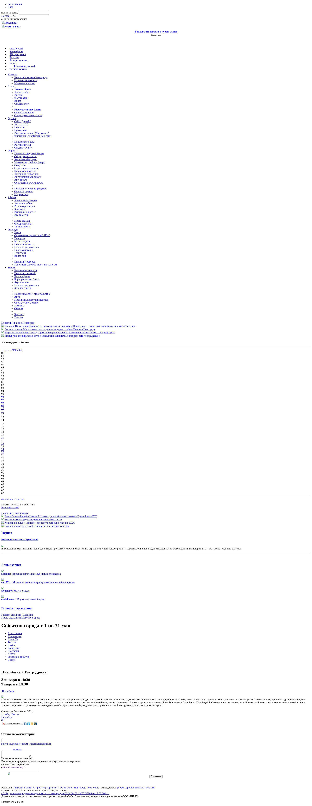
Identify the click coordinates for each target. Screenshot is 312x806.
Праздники (20, 130)
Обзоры (18, 308)
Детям (11, 653)
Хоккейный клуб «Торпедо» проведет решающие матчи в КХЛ (40, 522)
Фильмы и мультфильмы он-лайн (32, 136)
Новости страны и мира (14, 513)
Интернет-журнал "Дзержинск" (31, 133)
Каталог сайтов (18, 69)
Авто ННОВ (21, 124)
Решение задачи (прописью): (17, 758)
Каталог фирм (22, 276)
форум (120, 787)
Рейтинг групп (22, 144)
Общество (20, 165)
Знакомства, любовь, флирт (29, 162)
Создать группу (23, 147)
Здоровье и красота (25, 171)
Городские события (18, 656)
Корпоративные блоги (26, 279)
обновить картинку (13, 767)
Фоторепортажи (18, 60)
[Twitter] (28, 724)
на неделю (7, 499)
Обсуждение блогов (25, 156)
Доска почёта (21, 92)
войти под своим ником (14, 743)
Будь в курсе (156, 35)
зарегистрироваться (40, 743)
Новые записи (11, 565)
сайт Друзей (16, 48)
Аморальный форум (25, 159)
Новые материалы (24, 141)
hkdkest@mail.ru (22, 787)
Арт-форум (20, 179)
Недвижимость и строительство (32, 293)
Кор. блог (93, 787)
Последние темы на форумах (30, 188)
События (28, 614)
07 (2, 399)
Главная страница (11, 614)
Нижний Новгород (24, 261)
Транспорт (20, 252)
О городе (13, 229)
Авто (17, 296)
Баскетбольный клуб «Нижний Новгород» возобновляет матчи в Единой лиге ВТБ (51, 516)
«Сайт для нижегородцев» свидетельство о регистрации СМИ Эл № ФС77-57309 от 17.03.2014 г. (55, 793)
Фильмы (18, 66)
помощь (17, 749)
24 (2, 449)
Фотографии (21, 98)
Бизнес (11, 267)
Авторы (18, 95)
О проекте (39, 787)
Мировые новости (24, 83)
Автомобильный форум (27, 176)
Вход (10, 7)
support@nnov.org (134, 787)
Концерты (20, 209)
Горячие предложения (26, 247)
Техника (19, 305)
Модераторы (21, 194)
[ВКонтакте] (25, 724)
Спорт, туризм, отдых (26, 302)
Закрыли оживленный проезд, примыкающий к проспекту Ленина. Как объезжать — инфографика (60, 332)
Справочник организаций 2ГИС (32, 235)
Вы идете (16, 714)
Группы (12, 118)
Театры (12, 642)
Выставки (13, 651)
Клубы (11, 645)
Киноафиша (16, 51)
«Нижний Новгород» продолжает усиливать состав (33, 519)
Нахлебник (8, 691)
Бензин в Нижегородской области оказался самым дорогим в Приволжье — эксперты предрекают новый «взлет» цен (70, 326)
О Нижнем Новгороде (73, 787)
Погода (5, 15)
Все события (21, 214)
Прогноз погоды (23, 250)
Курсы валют (21, 282)
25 (2, 452)
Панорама (19, 238)
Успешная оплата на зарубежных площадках (36, 573)
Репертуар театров (24, 206)
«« (2, 349)
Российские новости (25, 80)
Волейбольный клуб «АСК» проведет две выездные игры (37, 526)
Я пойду (6, 714)
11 (2, 411)
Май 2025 (17, 349)
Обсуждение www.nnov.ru (28, 182)
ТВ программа (18, 54)
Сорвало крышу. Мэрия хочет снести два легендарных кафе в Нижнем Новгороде (50, 329)
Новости (12, 74)
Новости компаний (25, 273)
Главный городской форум (29, 153)
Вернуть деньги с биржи (31, 599)
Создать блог (21, 103)
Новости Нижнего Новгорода (30, 77)
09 (2, 405)
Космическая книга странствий (19, 539)
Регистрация (15, 4)
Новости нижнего (24, 244)
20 (2, 437)
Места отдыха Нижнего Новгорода (20, 617)
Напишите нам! (10, 507)
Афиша (12, 197)
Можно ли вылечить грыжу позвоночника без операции (44, 582)
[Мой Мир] (35, 724)
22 (2, 443)
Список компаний (24, 112)
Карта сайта (52, 787)
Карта (13, 63)
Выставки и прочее (25, 212)
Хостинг (19, 314)
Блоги (11, 86)
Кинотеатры (14, 636)
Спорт (11, 659)
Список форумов (23, 191)
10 (2, 408)
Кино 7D (13, 639)
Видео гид (20, 255)
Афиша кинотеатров (25, 200)
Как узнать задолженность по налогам (35, 264)
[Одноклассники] (32, 724)
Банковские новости (25, 270)
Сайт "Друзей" (22, 121)
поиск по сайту (9, 12)
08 (2, 402)
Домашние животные (26, 174)
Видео (17, 100)
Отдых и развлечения (26, 168)
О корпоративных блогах (28, 115)
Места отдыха (22, 220)
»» (7, 349)
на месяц (19, 499)
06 (2, 396)
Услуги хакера (21, 590)
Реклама (18, 317)
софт (33, 66)
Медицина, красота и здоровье (31, 299)
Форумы (14, 57)
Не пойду (6, 717)
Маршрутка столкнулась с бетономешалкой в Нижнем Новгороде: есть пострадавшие (52, 335)
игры (27, 66)
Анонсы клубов (23, 203)
